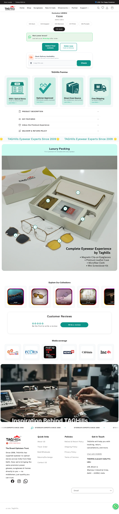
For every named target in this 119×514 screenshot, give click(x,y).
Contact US (42, 462)
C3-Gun (33, 24)
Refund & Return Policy (74, 442)
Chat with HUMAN (94, 454)
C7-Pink (73, 24)
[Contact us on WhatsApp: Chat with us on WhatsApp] (115, 506)
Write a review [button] (74, 325)
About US (41, 442)
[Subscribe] (110, 490)
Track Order (43, 447)
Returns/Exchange (45, 457)
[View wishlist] (102, 7)
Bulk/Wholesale (44, 452)
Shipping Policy (71, 447)
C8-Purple (86, 24)
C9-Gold (59, 29)
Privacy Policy (70, 452)
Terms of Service (72, 457)
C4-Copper (46, 24)
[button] (64, 7)
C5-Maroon (60, 24)
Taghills (14, 508)
